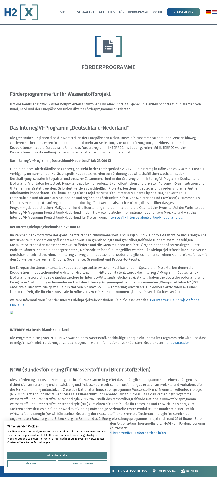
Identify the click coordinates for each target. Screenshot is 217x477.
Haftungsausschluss (128, 471)
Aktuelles (107, 12)
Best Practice (84, 12)
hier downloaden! (177, 343)
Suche (64, 12)
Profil (158, 12)
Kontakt (193, 471)
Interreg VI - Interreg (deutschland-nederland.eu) (145, 217)
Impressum (166, 471)
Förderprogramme (134, 12)
